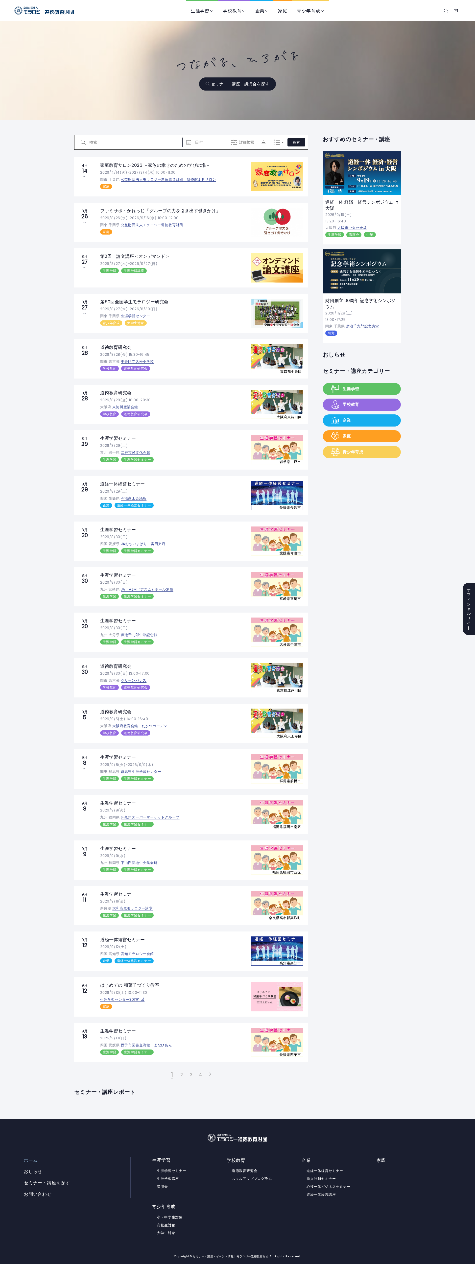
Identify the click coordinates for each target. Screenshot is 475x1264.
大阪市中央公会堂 (352, 227)
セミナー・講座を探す (446, 11)
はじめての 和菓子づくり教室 (129, 985)
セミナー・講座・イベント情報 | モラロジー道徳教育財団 (44, 10)
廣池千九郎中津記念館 (139, 634)
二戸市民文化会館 (135, 452)
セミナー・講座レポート (105, 1092)
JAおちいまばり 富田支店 (143, 543)
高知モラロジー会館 (137, 953)
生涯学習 (200, 11)
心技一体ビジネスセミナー (329, 1186)
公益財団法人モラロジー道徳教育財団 (152, 224)
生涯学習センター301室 (119, 999)
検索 (296, 142)
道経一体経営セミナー (122, 484)
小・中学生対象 (170, 1217)
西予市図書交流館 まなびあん (146, 1045)
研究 (331, 333)
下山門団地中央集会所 (139, 862)
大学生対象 (135, 323)
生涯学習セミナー (118, 438)
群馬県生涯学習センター (141, 771)
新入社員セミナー (321, 1178)
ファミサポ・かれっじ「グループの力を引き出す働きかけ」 (160, 211)
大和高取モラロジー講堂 (132, 908)
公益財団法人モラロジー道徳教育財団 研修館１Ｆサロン (168, 179)
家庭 (282, 11)
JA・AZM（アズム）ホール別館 (147, 589)
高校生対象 (166, 1225)
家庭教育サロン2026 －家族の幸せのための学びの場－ (155, 165)
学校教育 (232, 11)
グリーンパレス (134, 680)
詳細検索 (246, 142)
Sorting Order (264, 142)
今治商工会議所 (134, 498)
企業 (260, 11)
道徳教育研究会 (115, 347)
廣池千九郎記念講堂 (362, 326)
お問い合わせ (456, 11)
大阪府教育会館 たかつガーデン (139, 725)
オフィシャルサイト (469, 609)
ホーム (31, 1160)
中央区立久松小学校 (137, 361)
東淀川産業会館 (125, 407)
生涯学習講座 (134, 270)
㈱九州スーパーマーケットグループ (150, 817)
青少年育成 (308, 11)
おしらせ (334, 354)
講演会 (354, 234)
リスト (277, 142)
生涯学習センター (135, 315)
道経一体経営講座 (321, 1194)
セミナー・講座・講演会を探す (240, 84)
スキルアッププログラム (252, 1178)
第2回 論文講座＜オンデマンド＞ (135, 256)
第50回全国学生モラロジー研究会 (134, 302)
